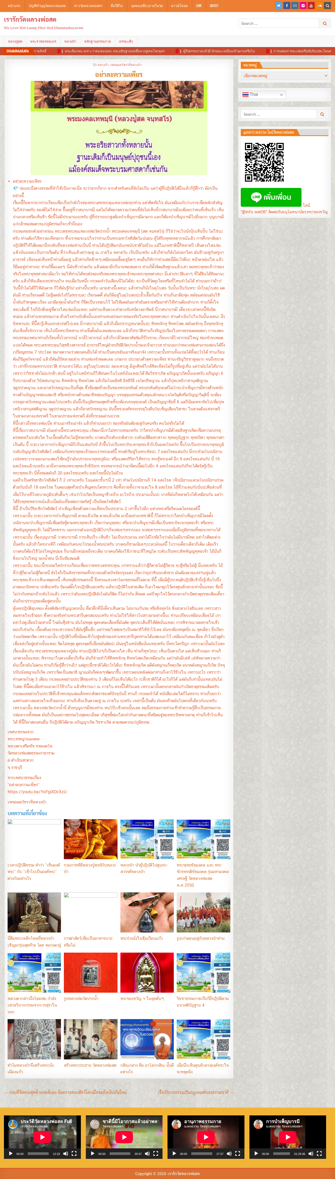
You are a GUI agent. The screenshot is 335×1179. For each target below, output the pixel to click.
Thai (253, 94)
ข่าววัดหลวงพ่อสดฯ (88, 5)
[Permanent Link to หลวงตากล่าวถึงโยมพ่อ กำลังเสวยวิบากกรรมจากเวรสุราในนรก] (34, 973)
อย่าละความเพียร (119, 74)
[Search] (327, 5)
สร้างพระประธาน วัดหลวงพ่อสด (90, 1065)
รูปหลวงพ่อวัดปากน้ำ (81, 998)
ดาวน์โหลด (179, 5)
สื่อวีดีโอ (117, 5)
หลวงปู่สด (15, 41)
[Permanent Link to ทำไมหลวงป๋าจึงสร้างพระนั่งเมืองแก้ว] (34, 1039)
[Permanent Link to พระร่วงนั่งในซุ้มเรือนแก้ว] (147, 912)
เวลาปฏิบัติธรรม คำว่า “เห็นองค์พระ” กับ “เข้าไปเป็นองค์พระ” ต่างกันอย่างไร (34, 872)
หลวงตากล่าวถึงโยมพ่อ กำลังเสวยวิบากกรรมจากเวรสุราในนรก (32, 1005)
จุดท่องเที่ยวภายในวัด (147, 5)
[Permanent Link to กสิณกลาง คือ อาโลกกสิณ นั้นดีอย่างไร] (147, 1039)
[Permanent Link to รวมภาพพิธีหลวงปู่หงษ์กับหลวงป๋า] (90, 839)
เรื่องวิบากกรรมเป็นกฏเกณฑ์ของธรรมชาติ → (195, 1092)
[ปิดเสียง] (65, 1153)
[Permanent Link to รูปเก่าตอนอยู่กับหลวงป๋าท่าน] (203, 912)
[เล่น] (10, 1153)
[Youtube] (311, 5)
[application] (42, 1137)
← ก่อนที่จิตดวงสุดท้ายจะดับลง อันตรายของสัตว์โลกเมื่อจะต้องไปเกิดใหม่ (65, 1092)
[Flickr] (303, 5)
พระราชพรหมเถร (43, 41)
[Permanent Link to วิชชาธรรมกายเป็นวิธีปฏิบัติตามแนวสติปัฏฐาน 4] (203, 973)
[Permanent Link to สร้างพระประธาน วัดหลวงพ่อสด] (90, 1039)
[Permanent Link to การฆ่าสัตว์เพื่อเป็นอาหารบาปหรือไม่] (90, 912)
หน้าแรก (14, 5)
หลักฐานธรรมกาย (97, 41)
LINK (199, 5)
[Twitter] (278, 5)
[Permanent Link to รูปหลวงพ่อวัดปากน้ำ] (90, 973)
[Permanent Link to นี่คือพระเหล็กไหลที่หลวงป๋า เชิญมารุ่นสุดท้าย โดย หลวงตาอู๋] (34, 912)
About (214, 5)
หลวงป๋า (70, 41)
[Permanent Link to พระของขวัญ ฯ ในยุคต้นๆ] (147, 973)
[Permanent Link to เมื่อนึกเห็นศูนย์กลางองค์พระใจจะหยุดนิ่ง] (203, 1039)
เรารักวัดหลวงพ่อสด (30, 19)
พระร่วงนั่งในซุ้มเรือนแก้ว (141, 938)
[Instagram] (295, 5)
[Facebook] (286, 5)
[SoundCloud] (319, 5)
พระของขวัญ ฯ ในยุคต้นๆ (142, 998)
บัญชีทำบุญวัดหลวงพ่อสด (47, 5)
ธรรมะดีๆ (126, 41)
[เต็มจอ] (74, 1153)
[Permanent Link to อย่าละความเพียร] (119, 128)
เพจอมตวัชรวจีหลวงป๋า (126, 64)
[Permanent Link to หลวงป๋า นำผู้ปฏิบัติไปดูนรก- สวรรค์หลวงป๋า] (147, 839)
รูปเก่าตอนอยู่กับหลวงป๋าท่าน (201, 938)
